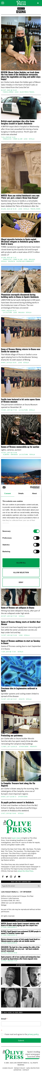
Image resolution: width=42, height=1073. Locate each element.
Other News (24, 746)
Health (22, 699)
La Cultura (7, 312)
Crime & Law (17, 139)
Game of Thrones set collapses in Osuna (17, 607)
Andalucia (7, 139)
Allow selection (21, 572)
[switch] (36, 538)
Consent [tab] (7, 493)
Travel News (35, 209)
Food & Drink (8, 92)
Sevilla (31, 139)
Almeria (6, 454)
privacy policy (33, 1034)
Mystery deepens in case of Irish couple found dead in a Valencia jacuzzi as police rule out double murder (20, 940)
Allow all (21, 563)
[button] (39, 886)
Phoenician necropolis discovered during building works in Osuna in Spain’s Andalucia (20, 295)
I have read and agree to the (21, 1034)
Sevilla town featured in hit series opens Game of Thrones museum (20, 400)
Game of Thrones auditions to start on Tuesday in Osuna (20, 642)
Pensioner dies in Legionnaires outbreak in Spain (19, 689)
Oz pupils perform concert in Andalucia (17, 802)
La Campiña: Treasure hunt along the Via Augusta (18, 784)
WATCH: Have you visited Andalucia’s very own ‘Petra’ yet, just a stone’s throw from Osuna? (20, 196)
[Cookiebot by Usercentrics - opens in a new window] (30, 487)
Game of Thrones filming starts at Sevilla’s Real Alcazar (20, 623)
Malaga (32, 259)
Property (33, 746)
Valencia (11, 261)
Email (4, 1019)
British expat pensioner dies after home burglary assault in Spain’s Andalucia (17, 122)
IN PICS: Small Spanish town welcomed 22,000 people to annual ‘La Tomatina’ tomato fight (21, 932)
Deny (21, 582)
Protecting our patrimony (12, 735)
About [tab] (34, 493)
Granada (14, 454)
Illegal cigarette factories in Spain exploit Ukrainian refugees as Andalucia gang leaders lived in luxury (20, 241)
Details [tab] (21, 493)
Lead (17, 92)
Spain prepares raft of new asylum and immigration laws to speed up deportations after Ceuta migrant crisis (20, 958)
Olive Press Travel (27, 92)
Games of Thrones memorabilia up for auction (20, 447)
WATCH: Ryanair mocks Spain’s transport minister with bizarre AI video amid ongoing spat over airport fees (20, 924)
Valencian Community (25, 261)
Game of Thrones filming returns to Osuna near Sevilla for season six (20, 350)
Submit (21, 1040)
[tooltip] (3, 876)
